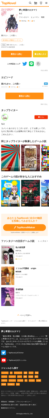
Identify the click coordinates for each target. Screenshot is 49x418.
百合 (18, 384)
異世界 (3, 384)
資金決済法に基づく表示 (28, 405)
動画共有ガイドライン (8, 408)
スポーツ (4, 380)
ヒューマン (35, 17)
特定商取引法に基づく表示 (9, 405)
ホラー (19, 376)
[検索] (30, 3)
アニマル (20, 380)
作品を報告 (44, 70)
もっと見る (42, 241)
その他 (38, 380)
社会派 (31, 376)
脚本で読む (44, 104)
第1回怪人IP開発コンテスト (12, 40)
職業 (42, 17)
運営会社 (4, 402)
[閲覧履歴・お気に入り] (35, 3)
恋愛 (25, 373)
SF (11, 373)
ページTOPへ (26, 315)
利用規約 (11, 402)
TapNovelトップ (6, 321)
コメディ (4, 376)
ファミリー (12, 380)
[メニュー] (46, 3)
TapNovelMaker (26, 227)
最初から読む (16, 54)
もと (20, 13)
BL (26, 380)
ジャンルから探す (20, 321)
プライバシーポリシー (23, 402)
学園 (36, 373)
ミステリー (12, 376)
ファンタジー (24, 17)
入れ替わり (11, 384)
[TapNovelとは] (41, 3)
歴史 (36, 376)
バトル (31, 373)
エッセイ (31, 380)
